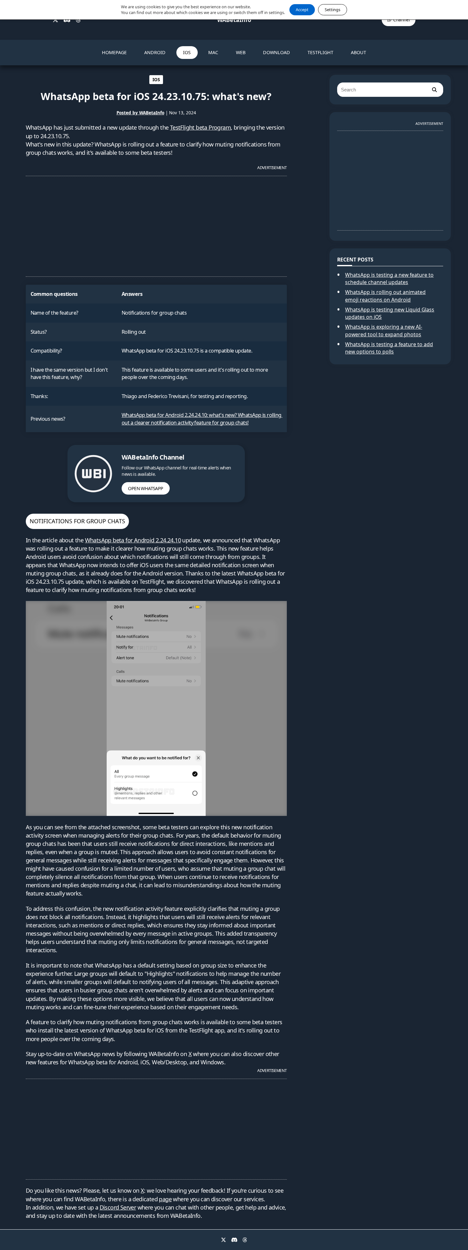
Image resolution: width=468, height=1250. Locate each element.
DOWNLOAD (276, 52)
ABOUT (358, 52)
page (165, 1199)
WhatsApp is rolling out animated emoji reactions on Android (385, 296)
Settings (332, 9)
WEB (240, 52)
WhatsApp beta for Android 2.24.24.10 (133, 540)
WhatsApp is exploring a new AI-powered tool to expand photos (383, 330)
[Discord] (67, 20)
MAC (213, 52)
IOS (187, 52)
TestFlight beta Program (200, 127)
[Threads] (78, 20)
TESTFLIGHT (320, 52)
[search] (434, 89)
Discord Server (118, 1207)
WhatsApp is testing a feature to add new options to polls (389, 348)
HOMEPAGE (114, 52)
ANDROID (155, 52)
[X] (55, 20)
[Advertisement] (156, 223)
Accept (302, 9)
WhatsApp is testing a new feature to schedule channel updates (389, 278)
